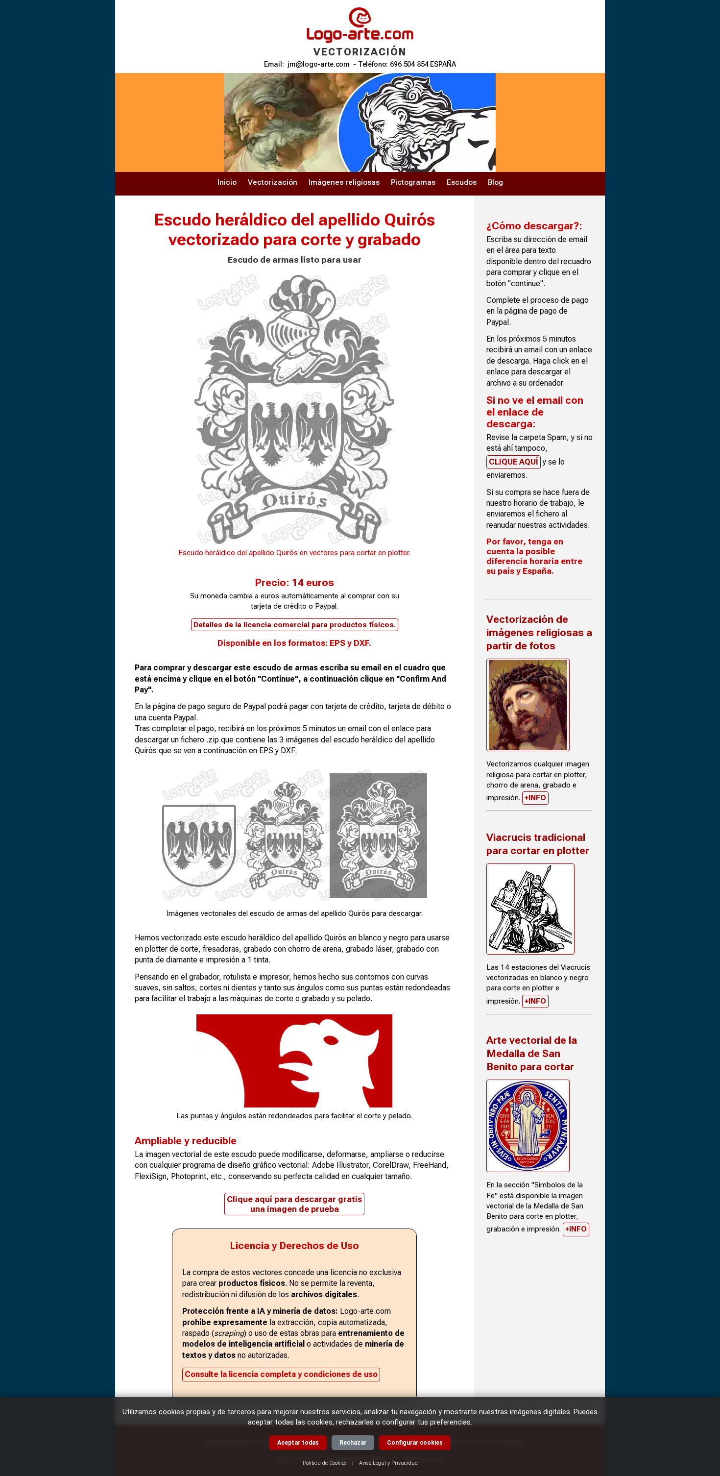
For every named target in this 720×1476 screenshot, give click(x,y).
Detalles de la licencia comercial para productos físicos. (294, 624)
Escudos (462, 182)
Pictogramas (413, 182)
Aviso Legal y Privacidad (388, 1463)
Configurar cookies (415, 1442)
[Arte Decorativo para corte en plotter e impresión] (528, 705)
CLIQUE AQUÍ (513, 462)
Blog (495, 182)
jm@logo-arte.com (318, 64)
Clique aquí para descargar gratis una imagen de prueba (294, 1204)
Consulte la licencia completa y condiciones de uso (281, 1374)
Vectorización (272, 182)
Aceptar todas (298, 1442)
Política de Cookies (325, 1463)
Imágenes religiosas (344, 182)
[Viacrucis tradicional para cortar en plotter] (530, 909)
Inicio (227, 182)
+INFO (535, 797)
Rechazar (352, 1442)
